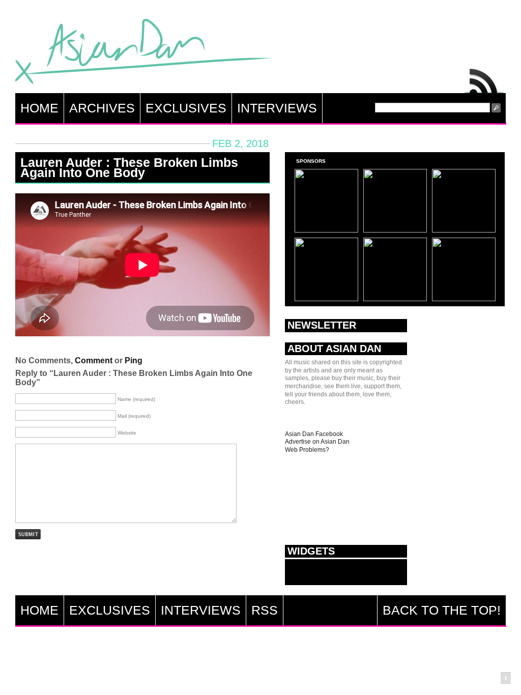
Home (39, 108)
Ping (133, 360)
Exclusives (186, 108)
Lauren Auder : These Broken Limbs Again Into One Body (129, 167)
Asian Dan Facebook (314, 434)
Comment (93, 360)
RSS (484, 78)
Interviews (277, 108)
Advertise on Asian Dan (317, 441)
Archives (102, 108)
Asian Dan (142, 54)
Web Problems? (307, 449)
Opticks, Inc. (506, 678)
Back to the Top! (442, 610)
